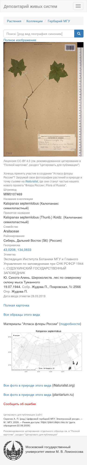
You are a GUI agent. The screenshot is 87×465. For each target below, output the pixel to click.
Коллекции (34, 21)
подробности (70, 323)
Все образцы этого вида (21, 314)
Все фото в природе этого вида (27, 385)
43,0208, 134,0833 (17, 249)
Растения (14, 21)
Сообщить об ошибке (19, 403)
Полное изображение (19, 39)
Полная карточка (16, 305)
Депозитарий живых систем (30, 6)
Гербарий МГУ (59, 21)
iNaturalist (31, 181)
